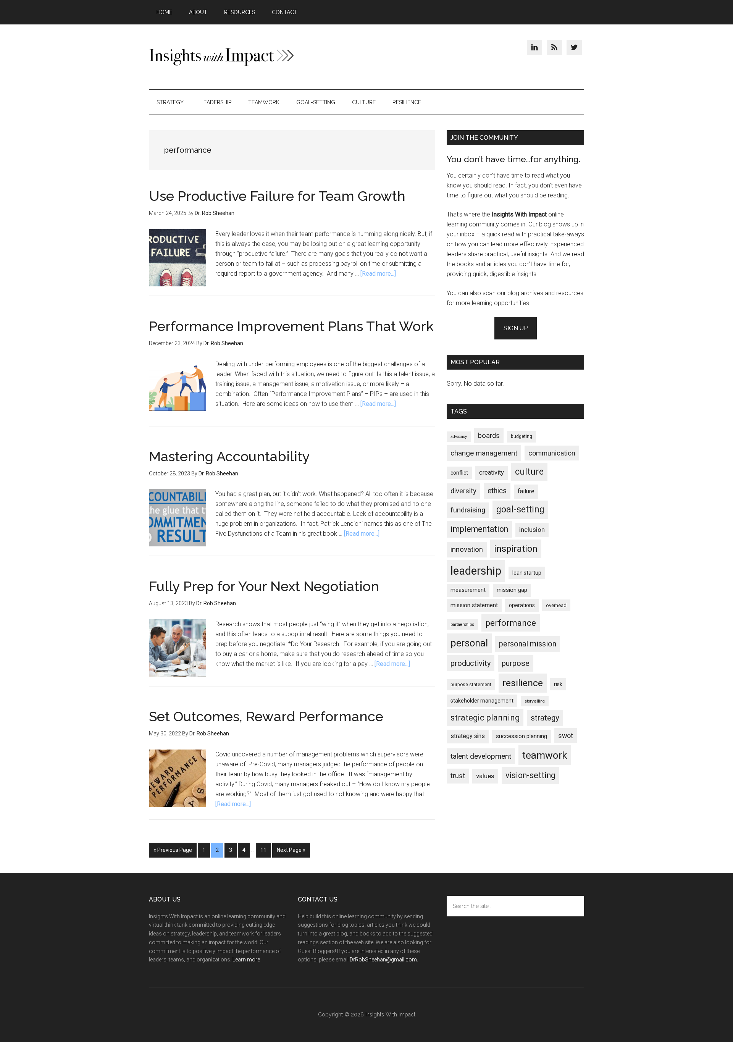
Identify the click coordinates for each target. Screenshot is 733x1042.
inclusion (532, 529)
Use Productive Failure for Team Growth (277, 196)
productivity (470, 663)
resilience (522, 682)
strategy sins (467, 736)
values (485, 776)
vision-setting (530, 775)
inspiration (516, 548)
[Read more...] (378, 273)
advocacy (458, 436)
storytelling (535, 701)
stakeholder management (481, 701)
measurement (468, 589)
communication (551, 453)
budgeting (521, 436)
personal (469, 643)
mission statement (474, 605)
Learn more (246, 959)
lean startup (526, 573)
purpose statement (470, 684)
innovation (466, 549)
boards (489, 435)
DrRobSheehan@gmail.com (383, 959)
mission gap (512, 589)
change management (483, 453)
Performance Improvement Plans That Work (291, 326)
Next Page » (291, 850)
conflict (459, 473)
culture (529, 472)
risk (558, 684)
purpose (516, 663)
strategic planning (485, 717)
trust (457, 776)
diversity (463, 491)
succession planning (521, 736)
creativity (491, 472)
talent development (480, 756)
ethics (497, 490)
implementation (479, 529)
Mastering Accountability (229, 456)
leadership (475, 570)
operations (522, 605)
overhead (556, 605)
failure (526, 491)
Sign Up (516, 328)
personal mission (527, 644)
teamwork (544, 755)
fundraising (467, 510)
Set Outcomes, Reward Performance (266, 716)
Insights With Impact (221, 57)
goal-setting (520, 509)
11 (265, 850)
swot (565, 736)
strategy (545, 717)
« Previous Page (172, 850)
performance (510, 623)
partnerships (462, 624)
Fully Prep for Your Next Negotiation (264, 586)
